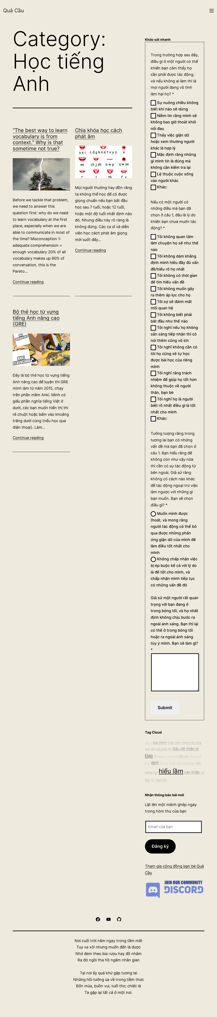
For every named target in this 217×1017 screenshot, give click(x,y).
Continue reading (28, 282)
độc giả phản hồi (161, 749)
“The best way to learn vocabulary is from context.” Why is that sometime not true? (40, 139)
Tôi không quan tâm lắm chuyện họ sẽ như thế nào (174, 243)
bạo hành (160, 742)
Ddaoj (172, 763)
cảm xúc (183, 756)
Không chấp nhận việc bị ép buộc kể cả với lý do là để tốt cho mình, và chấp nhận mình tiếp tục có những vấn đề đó (174, 572)
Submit (165, 707)
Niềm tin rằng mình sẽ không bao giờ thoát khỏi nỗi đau (174, 122)
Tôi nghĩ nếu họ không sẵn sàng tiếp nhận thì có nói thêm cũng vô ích (174, 334)
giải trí (148, 742)
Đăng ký (160, 846)
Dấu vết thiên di (186, 749)
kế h (153, 780)
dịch (155, 762)
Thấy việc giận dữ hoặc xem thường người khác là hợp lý (172, 141)
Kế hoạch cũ (160, 756)
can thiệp (192, 772)
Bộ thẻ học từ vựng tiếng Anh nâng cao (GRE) (36, 318)
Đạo (149, 755)
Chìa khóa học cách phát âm (98, 133)
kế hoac (164, 763)
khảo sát (172, 756)
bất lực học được (186, 763)
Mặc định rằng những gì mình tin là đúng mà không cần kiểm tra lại (173, 161)
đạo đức (161, 780)
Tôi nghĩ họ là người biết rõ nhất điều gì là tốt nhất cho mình (173, 405)
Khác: (161, 187)
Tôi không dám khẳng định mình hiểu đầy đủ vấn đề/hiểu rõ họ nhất (175, 262)
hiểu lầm (171, 771)
